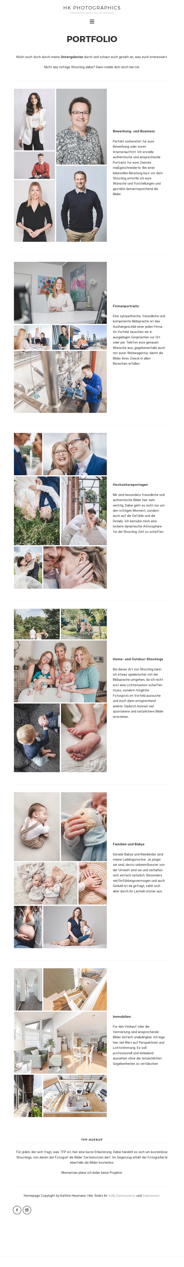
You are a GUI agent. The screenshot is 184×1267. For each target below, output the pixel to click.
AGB (111, 1196)
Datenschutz (126, 1196)
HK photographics (92, 7)
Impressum (151, 1196)
